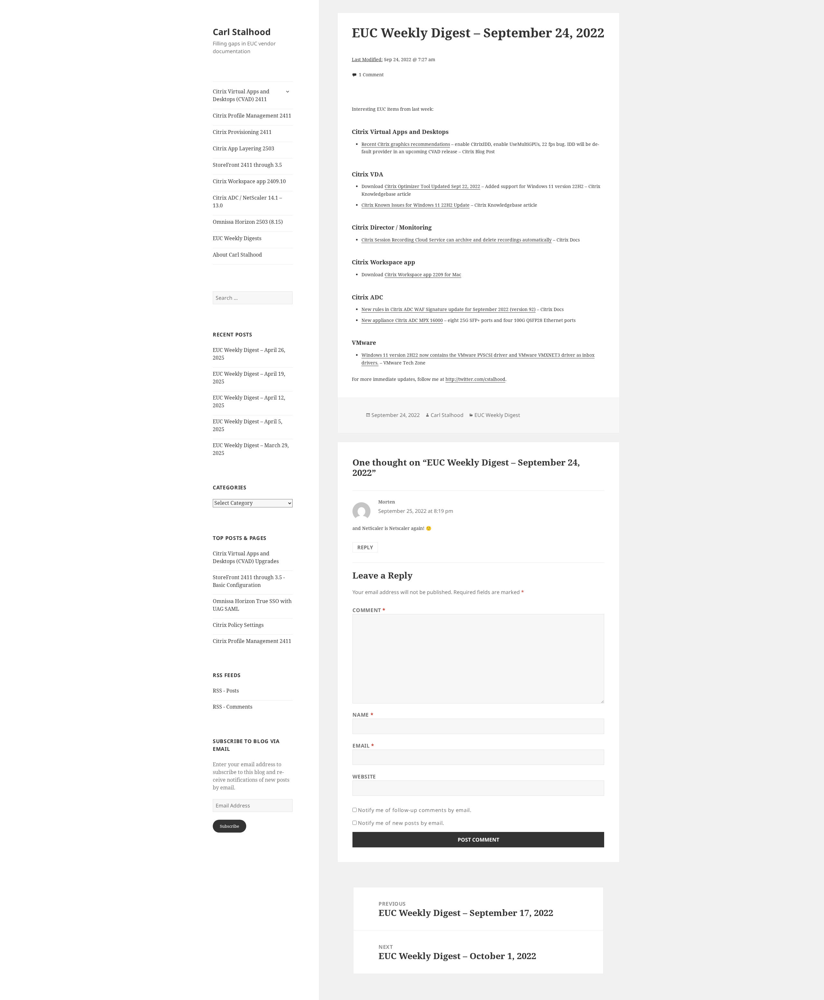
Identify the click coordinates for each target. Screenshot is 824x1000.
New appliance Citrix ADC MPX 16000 (402, 320)
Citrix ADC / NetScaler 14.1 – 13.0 (247, 201)
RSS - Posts (226, 690)
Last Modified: (367, 59)
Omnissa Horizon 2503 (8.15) (248, 221)
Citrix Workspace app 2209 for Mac (423, 274)
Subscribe (229, 826)
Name (362, 714)
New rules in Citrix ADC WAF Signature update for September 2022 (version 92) (448, 309)
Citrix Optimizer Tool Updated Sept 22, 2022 (432, 186)
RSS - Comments (232, 706)
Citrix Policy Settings (238, 624)
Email (363, 745)
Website (364, 776)
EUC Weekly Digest (497, 415)
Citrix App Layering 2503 (243, 148)
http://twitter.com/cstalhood (475, 379)
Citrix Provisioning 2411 (242, 132)
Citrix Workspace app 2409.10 (249, 181)
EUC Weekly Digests (237, 238)
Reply (365, 547)
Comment (369, 610)
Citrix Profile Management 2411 (252, 115)
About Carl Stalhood (237, 254)
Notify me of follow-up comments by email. (414, 810)
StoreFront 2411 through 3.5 (247, 164)
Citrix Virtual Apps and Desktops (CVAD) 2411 (241, 95)
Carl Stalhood (242, 32)
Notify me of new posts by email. (401, 822)
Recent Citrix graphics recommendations (405, 144)
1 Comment (371, 74)
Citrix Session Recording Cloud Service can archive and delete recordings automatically (456, 240)
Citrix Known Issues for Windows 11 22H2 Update (415, 205)
